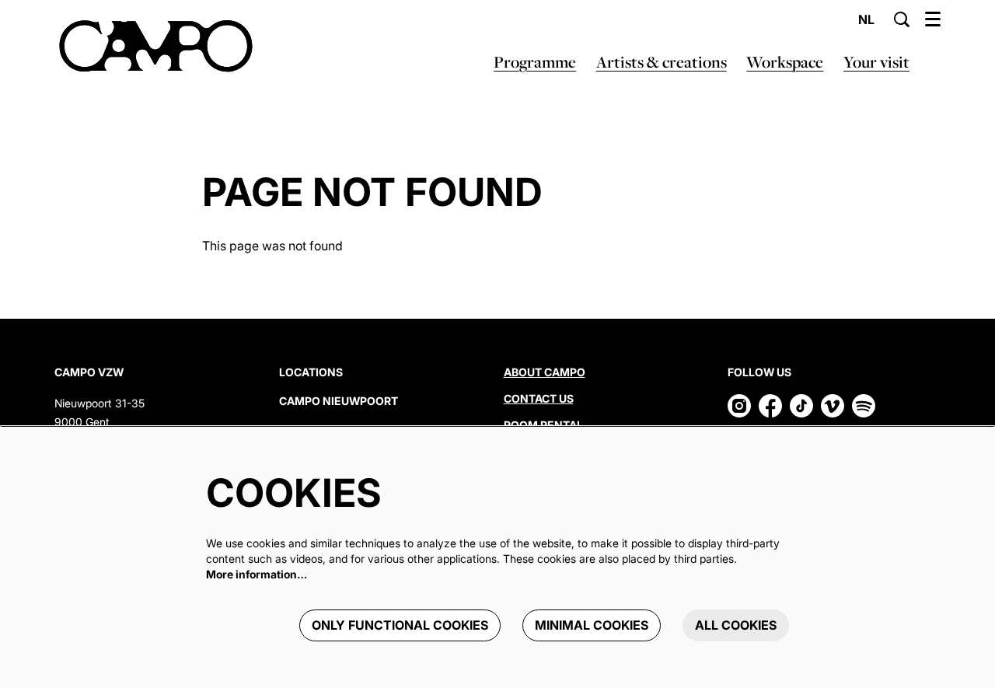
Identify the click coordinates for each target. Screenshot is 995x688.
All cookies (736, 625)
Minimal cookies (591, 625)
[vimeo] (832, 405)
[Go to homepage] (155, 47)
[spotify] (863, 405)
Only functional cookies (400, 625)
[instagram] (739, 405)
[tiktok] (801, 405)
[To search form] (901, 19)
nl (866, 19)
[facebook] (770, 405)
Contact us (539, 398)
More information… (256, 574)
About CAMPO (544, 372)
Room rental (543, 424)
